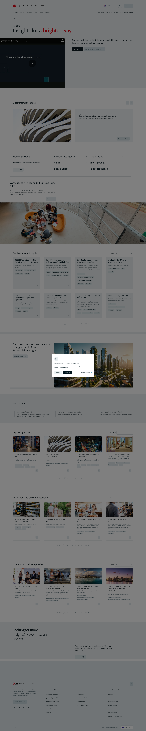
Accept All (67, 372)
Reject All (58, 372)
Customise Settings (86, 372)
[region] (73, 365)
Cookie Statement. (64, 367)
